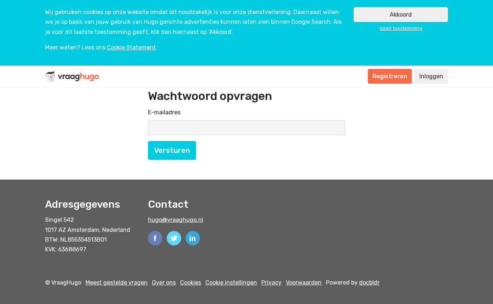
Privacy (271, 282)
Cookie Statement (131, 47)
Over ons (164, 282)
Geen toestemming (401, 28)
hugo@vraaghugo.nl (175, 219)
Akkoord (401, 14)
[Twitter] (174, 237)
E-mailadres (164, 112)
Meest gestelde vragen (117, 282)
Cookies (190, 282)
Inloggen (431, 76)
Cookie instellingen (231, 282)
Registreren (389, 76)
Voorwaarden (304, 282)
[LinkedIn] (193, 237)
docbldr (369, 282)
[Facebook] (155, 237)
